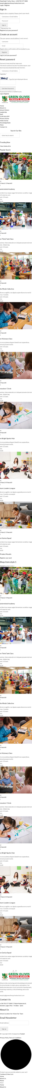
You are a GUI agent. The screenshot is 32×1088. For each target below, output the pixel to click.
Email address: (4, 1023)
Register (2, 30)
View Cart (10, 1074)
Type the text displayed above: (18, 79)
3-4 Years (7, 482)
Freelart (22, 1034)
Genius (6, 146)
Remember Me (6, 28)
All (11, 183)
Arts (9, 146)
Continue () (3, 1074)
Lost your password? (11, 30)
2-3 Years (7, 183)
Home (2, 566)
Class (2, 146)
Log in (2, 55)
